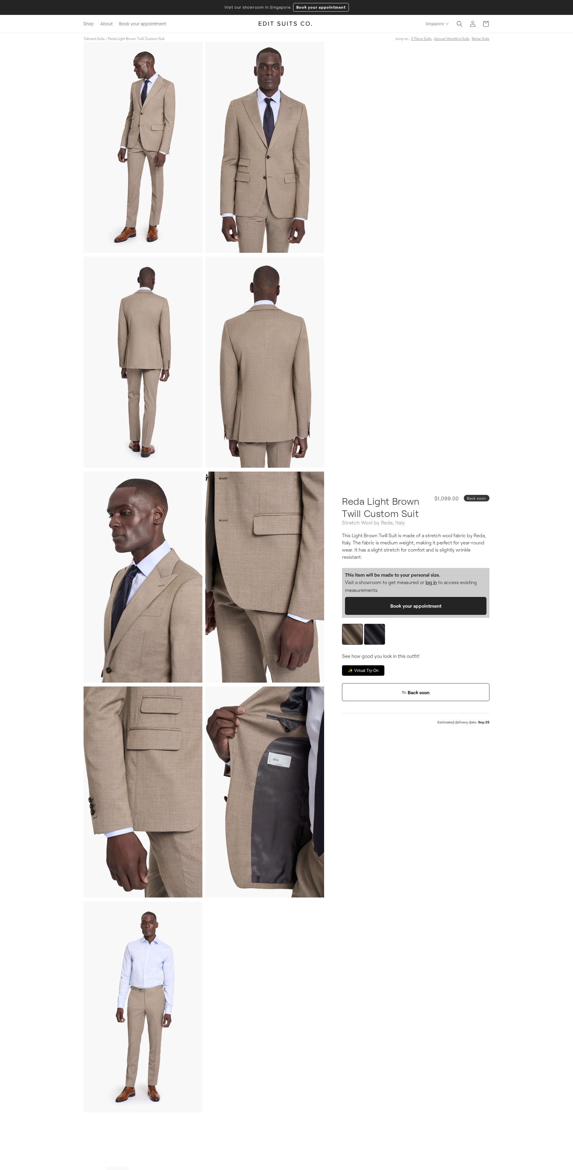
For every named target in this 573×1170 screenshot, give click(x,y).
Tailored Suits (94, 38)
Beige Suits (480, 38)
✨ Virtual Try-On (363, 670)
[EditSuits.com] (285, 23)
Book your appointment (321, 7)
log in (431, 582)
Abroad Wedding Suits (451, 38)
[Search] (459, 23)
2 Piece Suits (421, 38)
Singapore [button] (435, 23)
